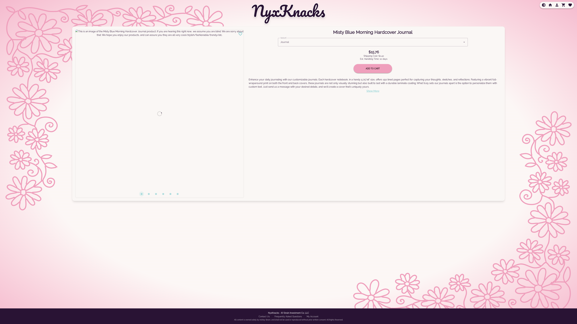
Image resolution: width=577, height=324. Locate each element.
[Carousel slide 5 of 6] (170, 194)
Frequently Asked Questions (288, 316)
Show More (372, 91)
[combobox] (373, 42)
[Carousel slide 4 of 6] (163, 194)
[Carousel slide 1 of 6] (141, 194)
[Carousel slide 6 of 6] (177, 194)
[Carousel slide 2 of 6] (148, 194)
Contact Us (264, 316)
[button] (544, 5)
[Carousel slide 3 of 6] (156, 194)
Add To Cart (373, 68)
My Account (312, 316)
